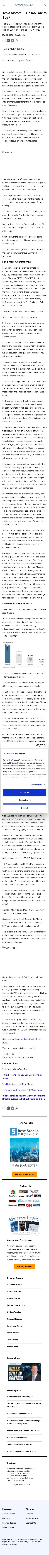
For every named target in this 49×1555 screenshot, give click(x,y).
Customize (23, 800)
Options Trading (14, 1312)
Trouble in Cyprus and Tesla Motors (17, 1084)
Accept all (24, 792)
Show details (36, 785)
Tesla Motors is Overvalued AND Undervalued (22, 1090)
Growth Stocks (13, 1298)
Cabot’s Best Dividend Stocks (19, 1414)
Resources (7, 1509)
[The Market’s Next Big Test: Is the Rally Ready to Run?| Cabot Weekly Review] (24, 1372)
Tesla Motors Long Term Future (16, 1069)
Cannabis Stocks (14, 1284)
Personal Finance (14, 1319)
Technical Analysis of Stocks (19, 1444)
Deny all (24, 808)
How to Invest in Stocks (17, 1438)
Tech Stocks (12, 1340)
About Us (30, 1509)
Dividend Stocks (14, 1291)
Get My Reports (24, 1266)
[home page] (24, 4)
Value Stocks (12, 1347)
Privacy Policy (22, 1542)
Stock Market (13, 1333)
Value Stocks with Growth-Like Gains (23, 1431)
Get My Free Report (24, 1174)
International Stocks (16, 1305)
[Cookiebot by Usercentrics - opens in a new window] (35, 745)
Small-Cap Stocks (15, 1326)
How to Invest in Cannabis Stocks (21, 1451)
